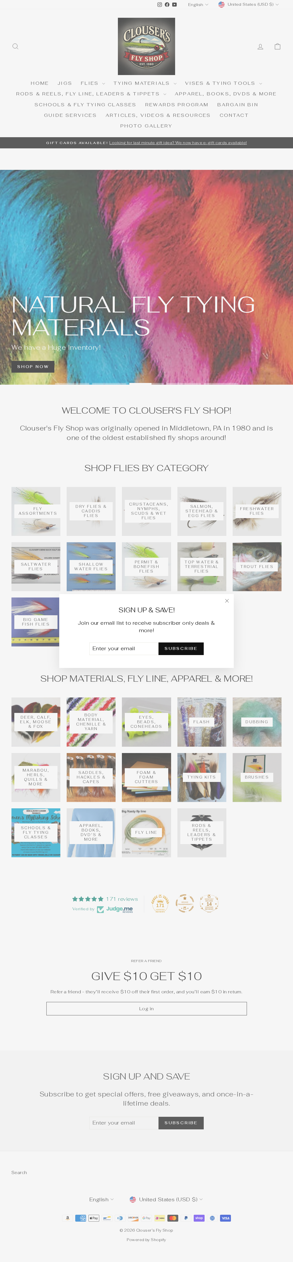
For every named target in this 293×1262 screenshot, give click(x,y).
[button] (114, 1208)
